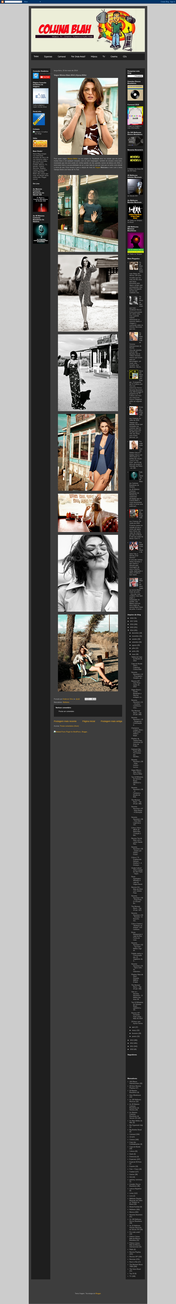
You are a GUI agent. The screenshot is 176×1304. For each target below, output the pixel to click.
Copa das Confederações (134, 1143)
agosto (134, 645)
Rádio (131, 1249)
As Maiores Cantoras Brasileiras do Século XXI (134, 1115)
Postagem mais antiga (111, 721)
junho (134, 651)
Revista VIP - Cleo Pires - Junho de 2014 (136, 684)
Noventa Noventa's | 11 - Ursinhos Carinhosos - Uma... (137, 704)
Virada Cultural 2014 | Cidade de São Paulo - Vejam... (137, 871)
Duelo (131, 1154)
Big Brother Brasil (135, 1130)
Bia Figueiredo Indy (136, 1125)
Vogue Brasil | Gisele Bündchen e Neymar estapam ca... (137, 693)
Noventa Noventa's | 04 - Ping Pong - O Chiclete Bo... (137, 899)
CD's (125, 56)
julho (134, 648)
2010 (132, 1049)
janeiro (134, 1036)
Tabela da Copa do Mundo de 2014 (136, 659)
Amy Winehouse (135, 1095)
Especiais (48, 56)
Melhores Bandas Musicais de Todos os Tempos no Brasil (135, 1201)
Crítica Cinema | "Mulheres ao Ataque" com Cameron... (136, 926)
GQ (130, 1177)
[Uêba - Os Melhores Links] (40, 147)
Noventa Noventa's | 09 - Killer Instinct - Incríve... (137, 763)
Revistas (132, 1259)
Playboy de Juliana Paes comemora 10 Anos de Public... (137, 742)
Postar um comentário (66, 711)
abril (133, 1027)
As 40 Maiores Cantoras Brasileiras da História (134, 1107)
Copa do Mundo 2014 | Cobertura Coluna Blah (136, 666)
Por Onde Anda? (78, 56)
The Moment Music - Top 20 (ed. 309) (136, 712)
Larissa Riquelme (135, 1189)
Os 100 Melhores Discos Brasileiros (135, 1220)
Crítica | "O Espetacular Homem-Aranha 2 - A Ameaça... (136, 861)
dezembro (135, 633)
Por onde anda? (134, 1232)
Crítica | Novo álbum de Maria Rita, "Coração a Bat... (136, 831)
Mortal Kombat (134, 1207)
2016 (132, 624)
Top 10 (131, 1273)
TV (104, 56)
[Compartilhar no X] (90, 699)
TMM (36, 56)
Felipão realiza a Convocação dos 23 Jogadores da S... (137, 957)
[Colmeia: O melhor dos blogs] (40, 134)
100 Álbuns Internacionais (134, 1082)
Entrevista (132, 1157)
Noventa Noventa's (135, 1215)
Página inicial (88, 721)
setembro (135, 642)
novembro (135, 636)
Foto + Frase (133, 1169)
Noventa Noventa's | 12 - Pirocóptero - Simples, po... (137, 675)
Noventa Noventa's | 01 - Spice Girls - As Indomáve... (137, 967)
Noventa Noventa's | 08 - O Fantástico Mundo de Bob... (137, 792)
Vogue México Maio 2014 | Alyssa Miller (136, 772)
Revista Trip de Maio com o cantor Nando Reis (136, 841)
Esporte (132, 1166)
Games (131, 1174)
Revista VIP (133, 1257)
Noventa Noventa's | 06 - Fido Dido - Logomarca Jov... (137, 821)
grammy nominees (135, 1180)
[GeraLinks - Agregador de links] (39, 125)
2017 (132, 621)
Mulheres (66, 702)
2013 (132, 1040)
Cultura (131, 1151)
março (134, 1030)
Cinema (114, 56)
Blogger (98, 1293)
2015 (132, 627)
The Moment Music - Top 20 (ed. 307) (136, 908)
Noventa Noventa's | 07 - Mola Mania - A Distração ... (137, 810)
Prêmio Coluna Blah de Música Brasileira (134, 1238)
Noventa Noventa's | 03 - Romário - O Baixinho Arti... (137, 917)
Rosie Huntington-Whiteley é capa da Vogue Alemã (136, 880)
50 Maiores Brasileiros (133, 1091)
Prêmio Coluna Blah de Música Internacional (134, 1245)
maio (134, 654)
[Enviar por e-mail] (86, 699)
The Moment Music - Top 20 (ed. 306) (136, 987)
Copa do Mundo (134, 1147)
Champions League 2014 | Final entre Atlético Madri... (137, 731)
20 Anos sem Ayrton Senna (137, 1022)
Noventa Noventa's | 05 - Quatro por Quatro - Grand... (137, 850)
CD (130, 1137)
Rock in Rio (133, 1262)
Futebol (132, 1172)
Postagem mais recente (65, 721)
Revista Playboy (135, 1252)
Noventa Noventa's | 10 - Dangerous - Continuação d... (137, 721)
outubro (135, 639)
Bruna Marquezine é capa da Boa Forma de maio (136, 936)
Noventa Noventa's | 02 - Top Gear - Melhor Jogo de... (137, 946)
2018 (132, 618)
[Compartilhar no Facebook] (92, 699)
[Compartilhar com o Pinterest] (95, 699)
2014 (132, 630)
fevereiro (135, 1033)
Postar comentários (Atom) (69, 726)
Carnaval (62, 56)
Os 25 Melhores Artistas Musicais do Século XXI (135, 1227)
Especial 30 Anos (135, 1162)
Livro (131, 1196)
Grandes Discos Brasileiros (135, 1185)
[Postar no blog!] (88, 699)
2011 (132, 1046)
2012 (132, 1043)
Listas (131, 1193)
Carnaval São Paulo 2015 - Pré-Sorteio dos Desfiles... (136, 753)
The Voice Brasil (135, 1269)
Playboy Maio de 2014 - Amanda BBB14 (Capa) (137, 978)
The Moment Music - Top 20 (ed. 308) (136, 802)
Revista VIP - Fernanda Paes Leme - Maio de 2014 (136, 1015)
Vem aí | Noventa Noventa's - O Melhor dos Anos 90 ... (137, 995)
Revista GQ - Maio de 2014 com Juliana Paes (136, 890)
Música (94, 56)
